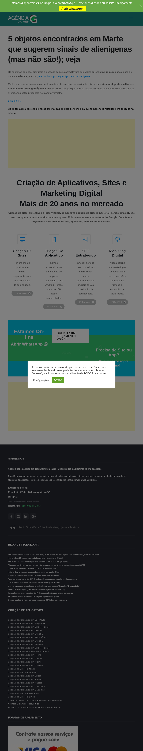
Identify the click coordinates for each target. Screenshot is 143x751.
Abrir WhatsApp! (72, 8)
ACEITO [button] (58, 380)
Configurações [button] (41, 380)
